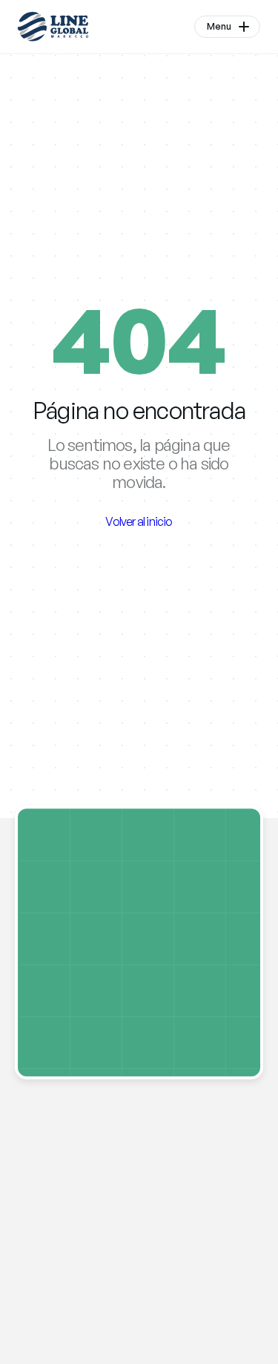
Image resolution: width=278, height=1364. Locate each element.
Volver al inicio (138, 521)
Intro (29, 1195)
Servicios (42, 1232)
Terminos (119, 1195)
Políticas (116, 1213)
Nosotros (43, 1213)
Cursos (37, 1250)
